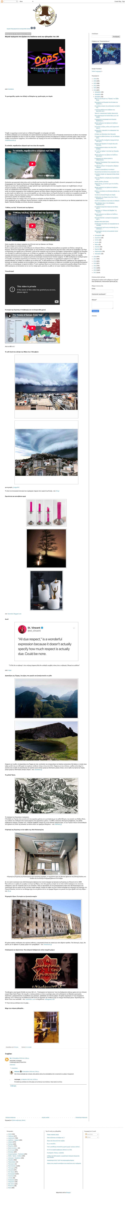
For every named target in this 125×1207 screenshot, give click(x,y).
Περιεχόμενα (14, 28)
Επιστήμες (11, 1152)
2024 (95, 78)
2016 (95, 261)
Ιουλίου (97, 240)
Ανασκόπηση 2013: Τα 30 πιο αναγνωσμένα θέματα (60, 1160)
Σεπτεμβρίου (98, 235)
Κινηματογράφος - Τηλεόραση (16, 1154)
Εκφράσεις (11, 1146)
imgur (9, 670)
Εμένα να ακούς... (12, 1148)
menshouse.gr (48, 944)
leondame (11, 89)
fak (11, 1058)
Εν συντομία (21, 28)
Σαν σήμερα (11, 1172)
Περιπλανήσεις (12, 1166)
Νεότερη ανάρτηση (10, 1117)
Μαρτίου (97, 249)
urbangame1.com (50, 999)
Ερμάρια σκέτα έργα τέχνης (102, 221)
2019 (95, 90)
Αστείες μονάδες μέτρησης (101, 181)
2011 (95, 272)
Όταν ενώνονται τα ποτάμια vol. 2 (55, 1137)
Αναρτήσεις (90, 1134)
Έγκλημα (10, 1144)
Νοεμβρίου (98, 94)
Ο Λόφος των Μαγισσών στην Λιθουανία (105, 134)
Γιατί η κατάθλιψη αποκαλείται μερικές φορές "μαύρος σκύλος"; (63, 1146)
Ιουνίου (97, 242)
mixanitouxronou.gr (10, 140)
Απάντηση (12, 1064)
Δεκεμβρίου (98, 92)
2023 (95, 81)
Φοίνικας (16, 1071)
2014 (95, 265)
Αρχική (8, 28)
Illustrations (11, 1180)
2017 (95, 259)
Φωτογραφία (11, 1174)
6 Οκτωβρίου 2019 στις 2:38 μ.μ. (20, 1058)
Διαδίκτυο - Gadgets (13, 1140)
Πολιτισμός (11, 1168)
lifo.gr (57, 491)
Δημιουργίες (11, 1138)
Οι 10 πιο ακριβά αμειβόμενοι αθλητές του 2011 (59, 1150)
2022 (95, 83)
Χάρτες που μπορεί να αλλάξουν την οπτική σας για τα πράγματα (64, 1163)
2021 (95, 85)
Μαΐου (97, 244)
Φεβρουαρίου (98, 251)
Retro (9, 1187)
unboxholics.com (30, 999)
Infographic (11, 1182)
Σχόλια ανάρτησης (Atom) (18, 1120)
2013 (95, 268)
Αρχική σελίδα (45, 1117)
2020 (95, 87)
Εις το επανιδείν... (51, 1143)
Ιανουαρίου (98, 253)
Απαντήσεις (15, 1068)
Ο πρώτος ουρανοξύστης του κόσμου (104, 169)
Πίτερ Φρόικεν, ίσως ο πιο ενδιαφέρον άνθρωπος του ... (104, 203)
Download (11, 1176)
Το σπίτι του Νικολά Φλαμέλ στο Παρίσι (105, 195)
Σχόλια (88, 1137)
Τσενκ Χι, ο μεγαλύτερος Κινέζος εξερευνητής (106, 113)
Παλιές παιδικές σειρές (53, 1134)
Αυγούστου (98, 237)
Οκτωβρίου (98, 96)
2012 (95, 270)
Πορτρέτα (10, 1170)
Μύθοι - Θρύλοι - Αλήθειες (15, 1156)
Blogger (68, 1192)
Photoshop (11, 1186)
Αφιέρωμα (11, 1136)
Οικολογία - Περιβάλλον (14, 1158)
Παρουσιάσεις (12, 1162)
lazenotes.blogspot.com (14, 614)
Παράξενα (10, 1160)
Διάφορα (10, 1142)
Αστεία (10, 1134)
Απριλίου (97, 247)
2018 (95, 256)
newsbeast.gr (38, 769)
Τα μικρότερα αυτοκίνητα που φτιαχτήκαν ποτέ (107, 172)
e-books (10, 1178)
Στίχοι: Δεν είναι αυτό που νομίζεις (56, 1140)
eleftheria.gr (58, 824)
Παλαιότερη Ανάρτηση (81, 1117)
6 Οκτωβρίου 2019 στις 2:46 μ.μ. (30, 1071)
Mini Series (27, 28)
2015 (95, 263)
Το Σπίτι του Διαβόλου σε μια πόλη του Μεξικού (107, 200)
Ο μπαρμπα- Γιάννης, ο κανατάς (55, 1153)
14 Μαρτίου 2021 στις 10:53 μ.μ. (29, 1079)
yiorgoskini (16, 487)
